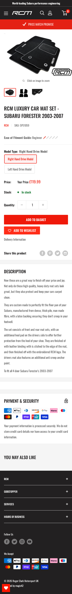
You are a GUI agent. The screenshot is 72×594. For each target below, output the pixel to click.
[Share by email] (65, 253)
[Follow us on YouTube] (29, 541)
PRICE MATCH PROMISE (41, 24)
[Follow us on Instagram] (22, 541)
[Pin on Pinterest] (50, 253)
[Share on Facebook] (42, 253)
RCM (6, 125)
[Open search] (42, 13)
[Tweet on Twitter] (57, 253)
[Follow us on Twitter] (14, 541)
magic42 (19, 586)
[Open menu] (6, 13)
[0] (64, 13)
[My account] (50, 13)
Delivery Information (15, 239)
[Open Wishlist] (6, 588)
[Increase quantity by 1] (43, 205)
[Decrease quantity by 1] (22, 205)
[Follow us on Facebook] (7, 541)
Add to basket (36, 219)
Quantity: (9, 205)
